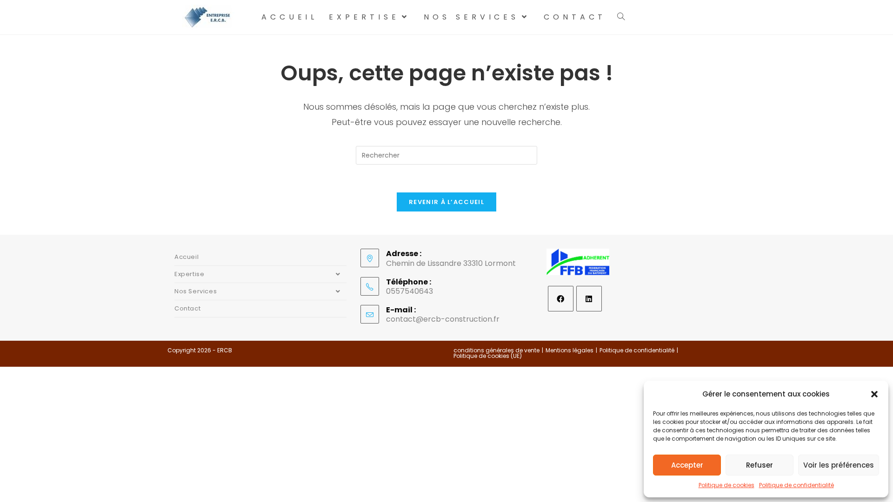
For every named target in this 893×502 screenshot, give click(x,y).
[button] (874, 394)
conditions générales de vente (496, 350)
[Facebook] (560, 298)
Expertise (189, 274)
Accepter (687, 465)
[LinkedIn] (589, 298)
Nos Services (195, 291)
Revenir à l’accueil (446, 202)
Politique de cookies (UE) (487, 356)
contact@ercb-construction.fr (443, 319)
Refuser (759, 465)
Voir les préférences (838, 465)
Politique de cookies (726, 485)
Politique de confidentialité (796, 485)
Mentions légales (569, 350)
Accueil (186, 256)
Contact (187, 308)
